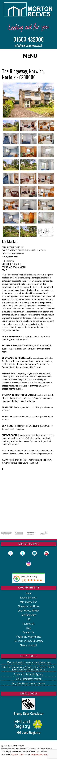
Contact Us (28, 632)
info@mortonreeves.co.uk (28, 45)
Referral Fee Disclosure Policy (28, 641)
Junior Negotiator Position (28, 679)
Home (28, 593)
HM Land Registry (28, 732)
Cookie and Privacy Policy (28, 636)
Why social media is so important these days (28, 662)
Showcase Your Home (28, 606)
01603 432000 (28, 39)
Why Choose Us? (28, 602)
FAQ (29, 619)
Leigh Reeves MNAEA (28, 610)
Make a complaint (28, 645)
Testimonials (28, 623)
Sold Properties (28, 615)
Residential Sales (28, 597)
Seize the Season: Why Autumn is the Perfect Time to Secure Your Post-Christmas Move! (28, 668)
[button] (28, 56)
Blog (28, 628)
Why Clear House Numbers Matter (28, 683)
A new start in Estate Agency (28, 674)
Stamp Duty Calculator (28, 713)
